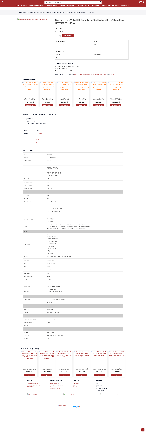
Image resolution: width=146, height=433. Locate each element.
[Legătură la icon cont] (143, 2)
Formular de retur (100, 390)
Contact (75, 386)
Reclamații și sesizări (55, 388)
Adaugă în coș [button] (30, 105)
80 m (37, 142)
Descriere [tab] (25, 114)
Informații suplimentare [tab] (38, 114)
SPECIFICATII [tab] (52, 114)
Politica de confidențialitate (56, 385)
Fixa (37, 136)
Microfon (38, 139)
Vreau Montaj (99, 385)
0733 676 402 (30, 386)
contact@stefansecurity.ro (33, 385)
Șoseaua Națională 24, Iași (33, 383)
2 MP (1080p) (39, 133)
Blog (97, 383)
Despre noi (75, 385)
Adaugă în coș (68, 35)
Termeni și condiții (54, 383)
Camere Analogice (41, 12)
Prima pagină (22, 12)
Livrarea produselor (100, 386)
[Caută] (100, 2)
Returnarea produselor (101, 388)
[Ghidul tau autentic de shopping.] (76, 406)
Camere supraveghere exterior (52, 12)
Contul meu (76, 383)
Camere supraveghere (31, 12)
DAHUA (112, 74)
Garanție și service (54, 386)
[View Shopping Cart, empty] (139, 2)
